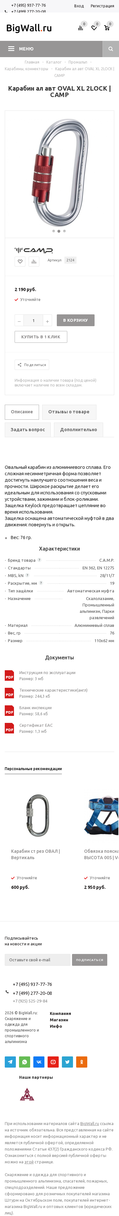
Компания (60, 1013)
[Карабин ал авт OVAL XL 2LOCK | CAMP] (60, 225)
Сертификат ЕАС (36, 725)
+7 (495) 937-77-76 (28, 5)
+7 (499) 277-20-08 (28, 11)
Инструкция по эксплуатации (47, 672)
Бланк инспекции (35, 707)
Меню (26, 48)
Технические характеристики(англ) (53, 690)
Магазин (59, 1019)
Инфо (56, 1026)
